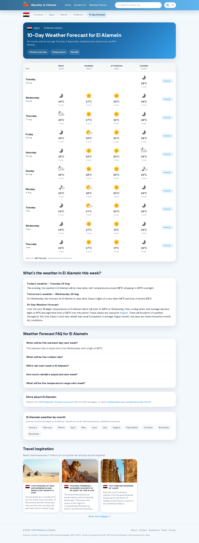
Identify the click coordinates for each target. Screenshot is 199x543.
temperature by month (138, 402)
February (47, 427)
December (34, 434)
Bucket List (80, 5)
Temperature (58, 52)
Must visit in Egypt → (99, 516)
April (73, 427)
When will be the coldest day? (44, 357)
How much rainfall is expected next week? (52, 374)
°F (173, 5)
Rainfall (74, 52)
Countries (38, 14)
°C (167, 5)
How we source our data (139, 535)
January (33, 427)
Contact (143, 530)
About (134, 530)
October (148, 427)
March (61, 427)
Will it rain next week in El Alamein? (47, 365)
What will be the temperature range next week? (55, 383)
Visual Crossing (89, 535)
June (94, 427)
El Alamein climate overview (57, 402)
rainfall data (113, 402)
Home (68, 5)
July (105, 427)
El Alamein (78, 14)
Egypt (52, 14)
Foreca (34, 535)
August (124, 312)
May (83, 427)
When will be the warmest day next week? (52, 342)
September (132, 427)
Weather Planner (98, 5)
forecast (97, 14)
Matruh (63, 14)
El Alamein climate (53, 28)
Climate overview (38, 52)
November (164, 427)
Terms (164, 530)
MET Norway (40, 258)
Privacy (172, 530)
